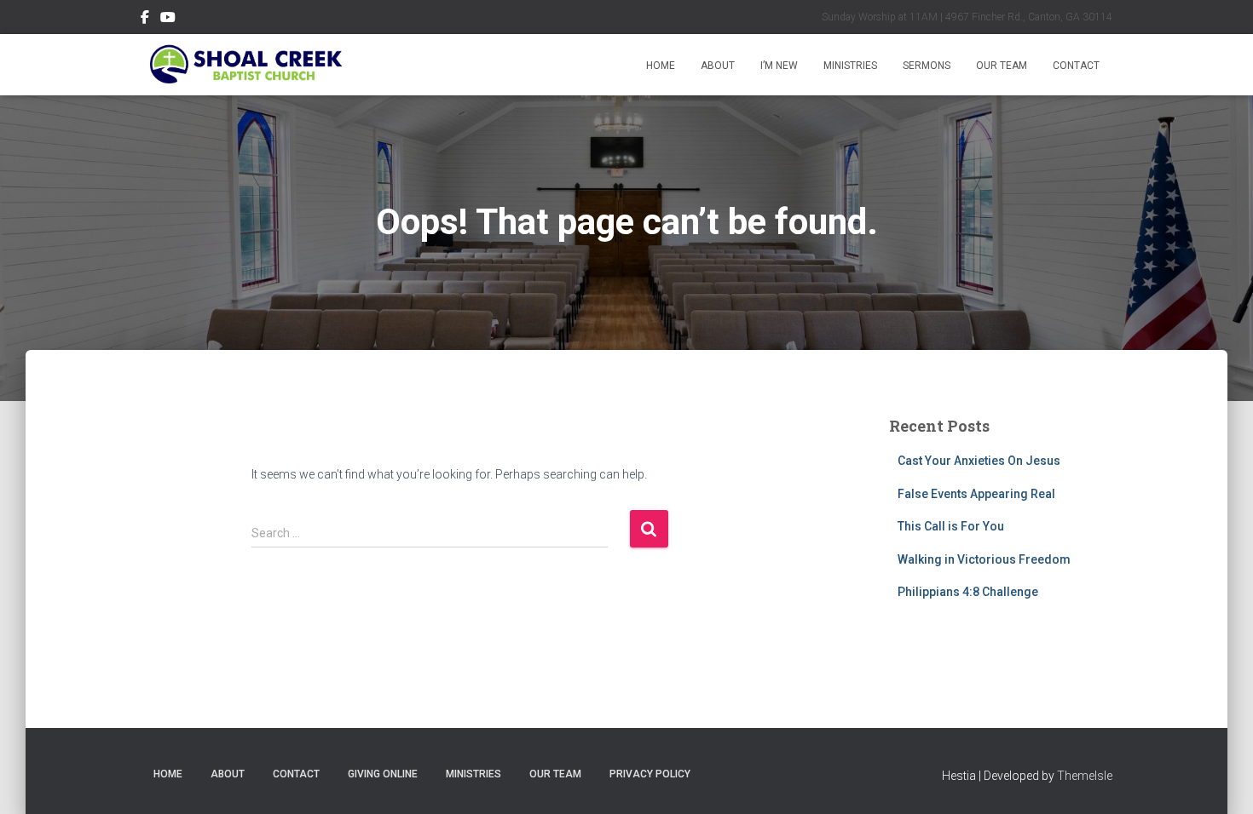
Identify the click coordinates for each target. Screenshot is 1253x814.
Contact (1076, 66)
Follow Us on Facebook (145, 19)
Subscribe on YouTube (168, 19)
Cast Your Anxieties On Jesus (979, 460)
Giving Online (383, 774)
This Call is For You (951, 526)
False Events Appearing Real (976, 494)
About (718, 66)
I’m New (779, 66)
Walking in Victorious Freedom (984, 559)
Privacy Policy (649, 774)
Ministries (850, 66)
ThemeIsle (1084, 775)
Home (660, 66)
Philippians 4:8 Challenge (968, 592)
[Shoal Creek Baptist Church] (245, 64)
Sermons (926, 66)
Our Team (1001, 66)
